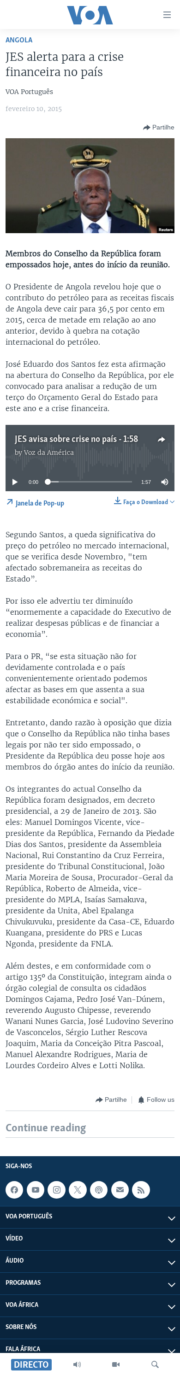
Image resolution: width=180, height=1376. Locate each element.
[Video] (116, 1364)
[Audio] (77, 1364)
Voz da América (49, 452)
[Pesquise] (155, 1364)
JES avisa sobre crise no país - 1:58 (76, 439)
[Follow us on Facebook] (14, 1190)
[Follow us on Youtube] (35, 1190)
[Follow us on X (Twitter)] (77, 1190)
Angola (19, 40)
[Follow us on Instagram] (56, 1190)
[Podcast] (99, 1190)
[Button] (158, 127)
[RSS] (141, 1190)
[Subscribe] (120, 1190)
